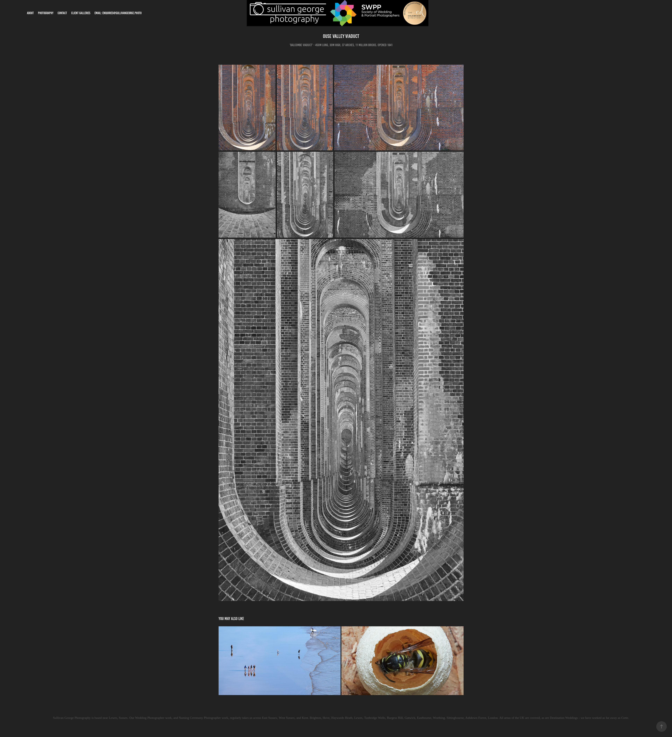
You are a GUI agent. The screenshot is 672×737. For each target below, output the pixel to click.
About (30, 13)
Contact (62, 13)
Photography (45, 13)
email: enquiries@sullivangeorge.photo (118, 13)
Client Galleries (80, 13)
